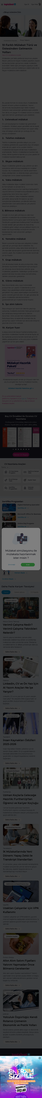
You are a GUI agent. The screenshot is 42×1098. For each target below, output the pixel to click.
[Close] (40, 1058)
